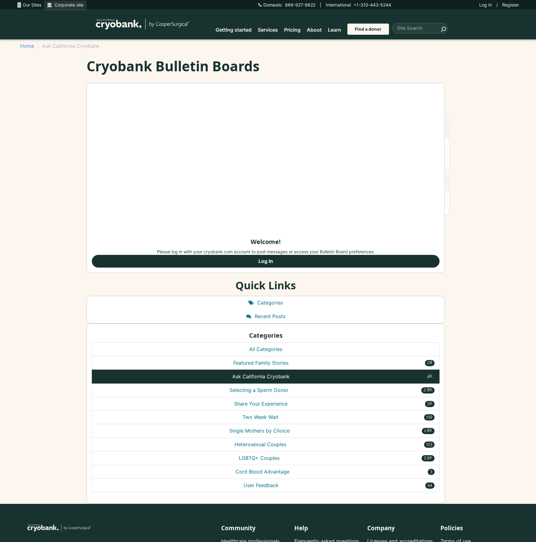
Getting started (234, 30)
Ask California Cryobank (332, 376)
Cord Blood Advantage (334, 472)
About (314, 30)
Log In (485, 4)
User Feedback (337, 485)
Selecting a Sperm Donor (331, 390)
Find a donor (368, 29)
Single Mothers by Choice (331, 431)
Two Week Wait (338, 417)
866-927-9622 (289, 4)
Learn (334, 30)
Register (510, 4)
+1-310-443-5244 (358, 4)
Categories (269, 303)
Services (268, 30)
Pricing (292, 30)
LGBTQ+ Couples (335, 458)
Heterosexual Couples (333, 444)
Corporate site (67, 4)
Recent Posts (269, 316)
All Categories (265, 349)
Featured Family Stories (332, 363)
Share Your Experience (333, 404)
